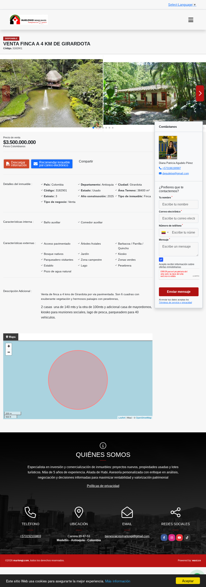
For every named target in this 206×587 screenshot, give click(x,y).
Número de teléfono (171, 225)
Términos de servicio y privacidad (175, 302)
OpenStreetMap (143, 417)
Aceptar (188, 580)
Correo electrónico (170, 211)
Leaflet (121, 417)
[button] (93, 128)
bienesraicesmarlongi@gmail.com (127, 536)
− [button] (8, 352)
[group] (51, 93)
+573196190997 (171, 168)
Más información (117, 580)
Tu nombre (165, 197)
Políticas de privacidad (103, 486)
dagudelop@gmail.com (175, 173)
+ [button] (8, 346)
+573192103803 (30, 536)
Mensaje (164, 239)
